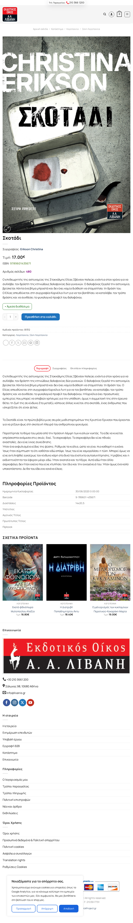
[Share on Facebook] (12, 343)
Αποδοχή (69, 908)
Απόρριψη (47, 908)
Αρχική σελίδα (40, 29)
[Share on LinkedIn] (37, 343)
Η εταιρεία (9, 726)
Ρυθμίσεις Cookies (15, 867)
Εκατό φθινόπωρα (22, 607)
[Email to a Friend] (24, 343)
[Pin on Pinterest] (31, 343)
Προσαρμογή (23, 908)
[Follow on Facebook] (6, 702)
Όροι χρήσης (11, 833)
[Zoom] (7, 229)
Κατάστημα (57, 29)
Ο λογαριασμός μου (15, 780)
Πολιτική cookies (13, 847)
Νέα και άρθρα (12, 806)
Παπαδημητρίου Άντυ (66, 611)
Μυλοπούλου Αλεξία (23, 611)
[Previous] (2, 583)
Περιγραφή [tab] (42, 368)
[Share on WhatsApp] (6, 343)
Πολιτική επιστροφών (16, 800)
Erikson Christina (31, 249)
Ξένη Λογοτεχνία (91, 29)
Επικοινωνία (10, 759)
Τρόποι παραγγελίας (16, 786)
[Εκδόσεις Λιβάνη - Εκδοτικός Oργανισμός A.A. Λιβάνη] (14, 14)
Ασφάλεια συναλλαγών (17, 853)
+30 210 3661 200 (17, 679)
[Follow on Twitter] (22, 702)
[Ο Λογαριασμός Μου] (111, 14)
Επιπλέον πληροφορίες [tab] (83, 368)
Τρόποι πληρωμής (14, 793)
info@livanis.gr (16, 693)
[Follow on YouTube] (30, 702)
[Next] (130, 583)
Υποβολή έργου (12, 739)
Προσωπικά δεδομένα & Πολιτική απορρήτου (31, 840)
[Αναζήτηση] (104, 14)
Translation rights (14, 860)
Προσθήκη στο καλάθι (40, 317)
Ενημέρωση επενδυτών (17, 733)
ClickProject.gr (88, 908)
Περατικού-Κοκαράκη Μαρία (110, 611)
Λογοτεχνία (72, 29)
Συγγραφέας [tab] (59, 368)
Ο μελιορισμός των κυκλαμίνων (110, 607)
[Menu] (127, 14)
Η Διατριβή (66, 607)
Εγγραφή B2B (11, 746)
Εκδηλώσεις (10, 813)
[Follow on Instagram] (14, 702)
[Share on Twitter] (18, 343)
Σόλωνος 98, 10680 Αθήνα (21, 686)
